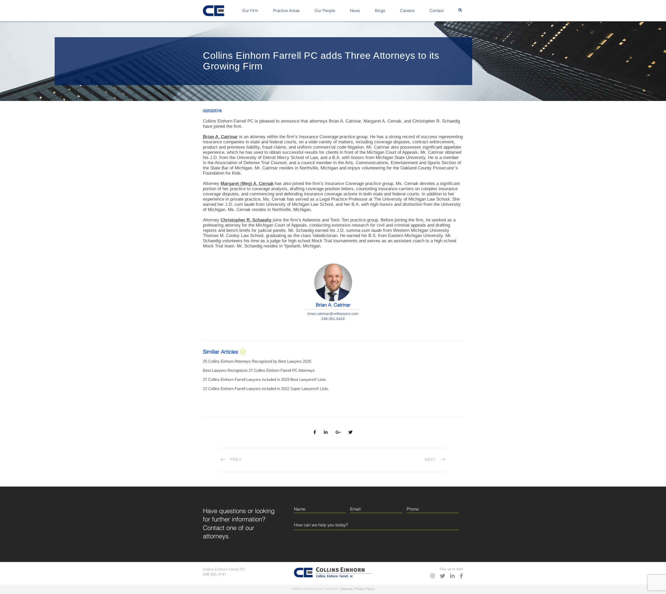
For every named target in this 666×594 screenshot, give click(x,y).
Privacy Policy (365, 589)
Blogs (380, 11)
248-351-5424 (333, 319)
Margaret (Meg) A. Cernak (247, 183)
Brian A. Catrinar (220, 136)
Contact (437, 11)
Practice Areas (286, 11)
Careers (407, 11)
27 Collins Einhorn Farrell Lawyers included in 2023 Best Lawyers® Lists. (265, 379)
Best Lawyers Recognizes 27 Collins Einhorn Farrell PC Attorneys (259, 370)
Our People (325, 11)
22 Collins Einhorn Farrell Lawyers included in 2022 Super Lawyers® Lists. (266, 388)
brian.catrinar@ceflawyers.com (333, 313)
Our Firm (250, 11)
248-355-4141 (214, 574)
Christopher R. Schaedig (246, 220)
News (355, 11)
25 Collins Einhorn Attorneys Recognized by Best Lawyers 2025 (257, 361)
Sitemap (347, 589)
